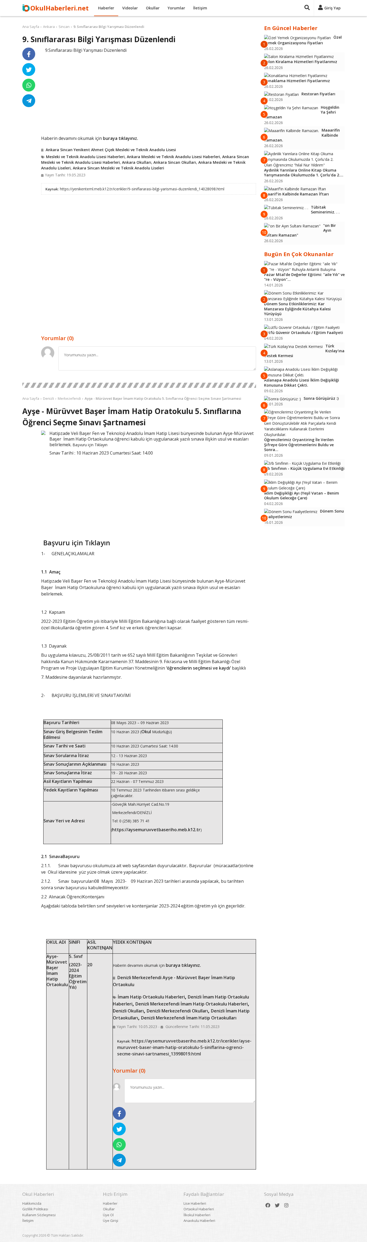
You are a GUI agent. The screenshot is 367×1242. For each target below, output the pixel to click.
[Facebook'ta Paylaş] (28, 54)
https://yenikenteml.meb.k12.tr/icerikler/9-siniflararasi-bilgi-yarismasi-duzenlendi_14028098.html (142, 188)
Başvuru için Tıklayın (90, 444)
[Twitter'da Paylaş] (28, 69)
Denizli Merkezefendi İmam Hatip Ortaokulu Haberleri (191, 1004)
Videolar (130, 7)
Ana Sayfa (30, 26)
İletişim (200, 7)
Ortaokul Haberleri (199, 1209)
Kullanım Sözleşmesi (39, 1214)
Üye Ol (108, 1214)
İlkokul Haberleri (197, 1214)
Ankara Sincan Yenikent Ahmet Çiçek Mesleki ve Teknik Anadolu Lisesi (111, 149)
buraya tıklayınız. (120, 138)
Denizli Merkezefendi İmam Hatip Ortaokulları (188, 1018)
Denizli (48, 398)
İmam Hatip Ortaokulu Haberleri (151, 997)
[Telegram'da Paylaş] (28, 100)
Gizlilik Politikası (35, 1209)
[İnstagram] (286, 1205)
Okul (146, 732)
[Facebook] (268, 1205)
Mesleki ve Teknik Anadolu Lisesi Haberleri (85, 156)
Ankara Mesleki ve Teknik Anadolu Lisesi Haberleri (173, 156)
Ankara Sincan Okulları (174, 162)
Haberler (106, 7)
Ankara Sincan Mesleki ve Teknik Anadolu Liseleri (118, 167)
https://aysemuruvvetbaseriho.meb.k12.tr (156, 830)
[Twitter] (277, 1205)
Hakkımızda (31, 1203)
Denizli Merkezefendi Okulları (177, 1011)
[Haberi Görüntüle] (43, 433)
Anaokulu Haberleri (199, 1220)
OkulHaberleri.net (59, 7)
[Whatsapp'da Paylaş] (28, 85)
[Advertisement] (148, 93)
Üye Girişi (110, 1220)
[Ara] (307, 8)
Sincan (64, 26)
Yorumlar (176, 7)
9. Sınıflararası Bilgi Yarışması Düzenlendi (108, 26)
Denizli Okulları (128, 1011)
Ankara (49, 26)
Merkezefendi (69, 398)
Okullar (153, 7)
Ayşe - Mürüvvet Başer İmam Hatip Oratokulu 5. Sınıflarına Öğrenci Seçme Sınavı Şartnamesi (163, 398)
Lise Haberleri (195, 1203)
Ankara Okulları (136, 162)
